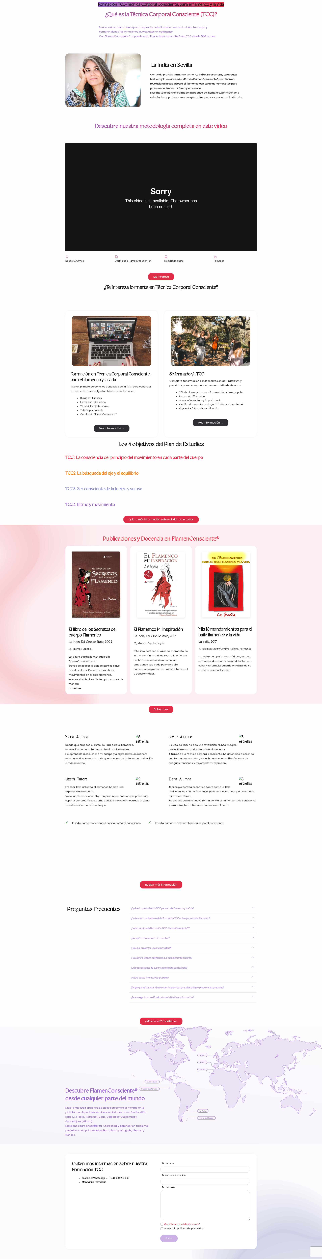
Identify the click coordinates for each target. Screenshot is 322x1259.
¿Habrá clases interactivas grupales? (150, 977)
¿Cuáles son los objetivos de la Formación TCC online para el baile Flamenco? (170, 918)
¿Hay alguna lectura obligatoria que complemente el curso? (161, 957)
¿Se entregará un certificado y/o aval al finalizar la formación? (162, 997)
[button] (193, 908)
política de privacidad (190, 1228)
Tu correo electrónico (174, 1175)
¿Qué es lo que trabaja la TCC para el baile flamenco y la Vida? (162, 908)
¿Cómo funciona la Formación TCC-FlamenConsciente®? (160, 928)
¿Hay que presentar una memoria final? (151, 947)
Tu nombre (168, 1163)
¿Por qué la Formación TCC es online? (150, 938)
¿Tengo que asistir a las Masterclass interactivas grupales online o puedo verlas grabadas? (177, 987)
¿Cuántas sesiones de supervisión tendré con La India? (159, 967)
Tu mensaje (168, 1187)
